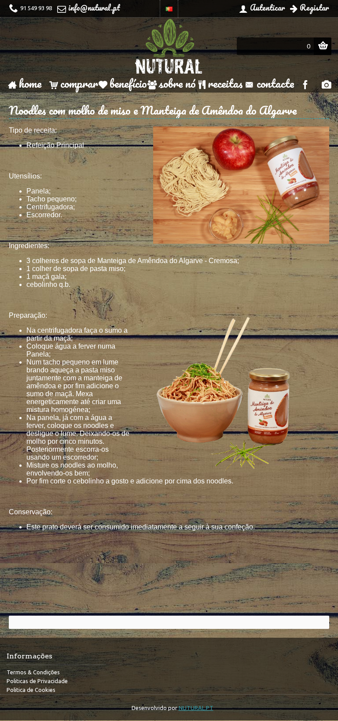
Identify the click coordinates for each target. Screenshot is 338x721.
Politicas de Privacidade (37, 681)
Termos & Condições (33, 672)
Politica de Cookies (31, 690)
